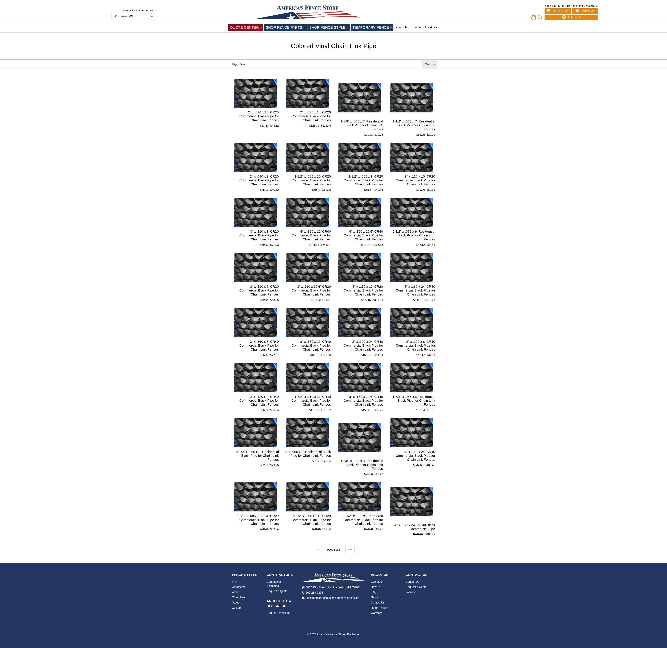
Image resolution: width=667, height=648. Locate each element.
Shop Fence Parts (286, 27)
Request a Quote (277, 591)
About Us (401, 27)
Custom (236, 607)
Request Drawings (278, 612)
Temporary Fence (372, 27)
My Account (573, 17)
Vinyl (235, 581)
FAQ (373, 592)
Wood (235, 592)
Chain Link (238, 597)
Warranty (376, 613)
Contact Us (587, 11)
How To (416, 27)
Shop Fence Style (329, 27)
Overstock (377, 581)
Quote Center (246, 27)
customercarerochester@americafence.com (332, 597)
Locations (431, 27)
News (374, 597)
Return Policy (379, 607)
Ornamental (239, 586)
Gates (235, 602)
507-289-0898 (560, 11)
